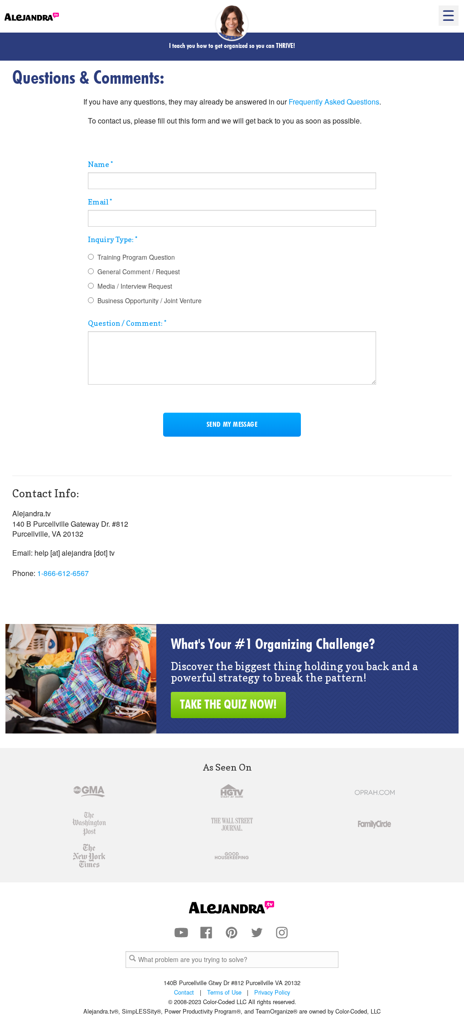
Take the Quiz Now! (228, 705)
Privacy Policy (272, 992)
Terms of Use (224, 992)
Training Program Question (136, 257)
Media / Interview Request (134, 286)
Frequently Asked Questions (334, 101)
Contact (184, 992)
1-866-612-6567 (63, 573)
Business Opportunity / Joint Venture (149, 300)
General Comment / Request (138, 271)
